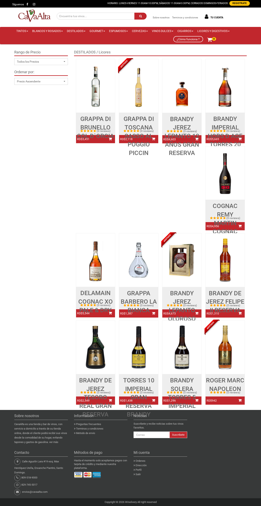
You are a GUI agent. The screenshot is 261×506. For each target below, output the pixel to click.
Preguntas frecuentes (88, 424)
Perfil (139, 469)
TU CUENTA (216, 17)
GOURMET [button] (96, 31)
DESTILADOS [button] (75, 31)
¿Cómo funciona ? (188, 39)
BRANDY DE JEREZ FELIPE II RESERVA (225, 302)
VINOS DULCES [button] (161, 31)
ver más (53, 442)
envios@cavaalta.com (35, 491)
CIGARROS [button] (184, 31)
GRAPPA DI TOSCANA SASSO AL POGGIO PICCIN (139, 135)
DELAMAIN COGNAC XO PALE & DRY (95, 301)
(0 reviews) (104, 131)
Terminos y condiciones (185, 17)
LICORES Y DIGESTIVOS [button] (212, 31)
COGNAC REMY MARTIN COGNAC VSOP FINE (225, 223)
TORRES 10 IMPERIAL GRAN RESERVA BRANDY (138, 397)
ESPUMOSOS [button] (117, 31)
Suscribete (178, 434)
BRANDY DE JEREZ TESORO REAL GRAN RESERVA (95, 397)
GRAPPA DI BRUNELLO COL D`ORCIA (95, 127)
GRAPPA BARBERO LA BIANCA (139, 302)
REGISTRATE (239, 3)
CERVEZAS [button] (139, 31)
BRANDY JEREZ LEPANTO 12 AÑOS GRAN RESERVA (182, 136)
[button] (41, 61)
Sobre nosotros (161, 17)
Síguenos (18, 4)
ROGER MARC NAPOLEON (225, 384)
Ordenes (140, 460)
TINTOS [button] (21, 31)
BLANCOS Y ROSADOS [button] (46, 31)
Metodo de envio (85, 433)
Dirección (141, 465)
